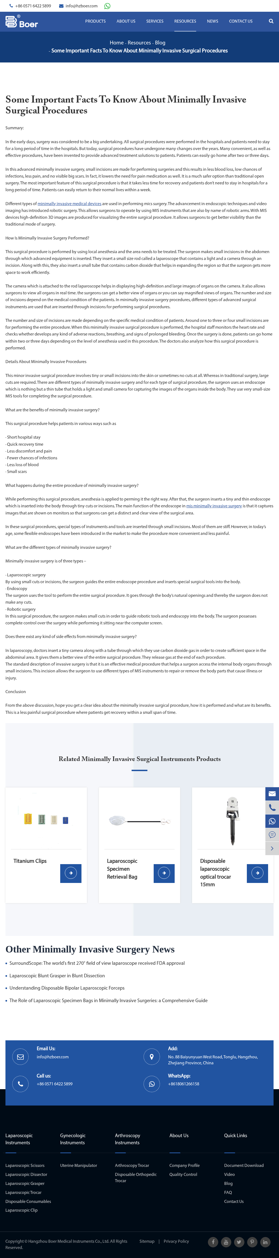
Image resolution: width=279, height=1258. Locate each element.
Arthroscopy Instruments (127, 1140)
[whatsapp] (272, 821)
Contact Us (241, 21)
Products (95, 21)
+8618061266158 (183, 1084)
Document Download (244, 1166)
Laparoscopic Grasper (24, 1184)
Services (154, 21)
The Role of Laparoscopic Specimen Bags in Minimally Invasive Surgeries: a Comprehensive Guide (109, 1001)
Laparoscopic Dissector (26, 1175)
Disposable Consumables (28, 1202)
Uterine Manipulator (78, 1166)
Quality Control (183, 1175)
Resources (185, 21)
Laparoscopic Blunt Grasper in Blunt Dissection (57, 976)
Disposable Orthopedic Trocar (136, 1178)
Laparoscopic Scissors (24, 1166)
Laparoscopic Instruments (19, 1140)
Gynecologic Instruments (73, 1140)
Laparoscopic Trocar (23, 1193)
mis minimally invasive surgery (214, 506)
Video (229, 1175)
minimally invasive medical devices (69, 204)
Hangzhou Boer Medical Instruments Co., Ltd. (68, 1241)
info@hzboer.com (82, 6)
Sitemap (147, 1241)
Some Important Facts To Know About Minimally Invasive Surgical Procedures (139, 51)
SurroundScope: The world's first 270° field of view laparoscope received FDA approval (97, 963)
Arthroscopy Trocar (132, 1166)
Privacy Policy (176, 1241)
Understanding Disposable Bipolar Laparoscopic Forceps (67, 988)
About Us (126, 21)
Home (117, 43)
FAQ (228, 1193)
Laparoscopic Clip (21, 1210)
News (212, 21)
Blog (160, 43)
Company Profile (184, 1166)
